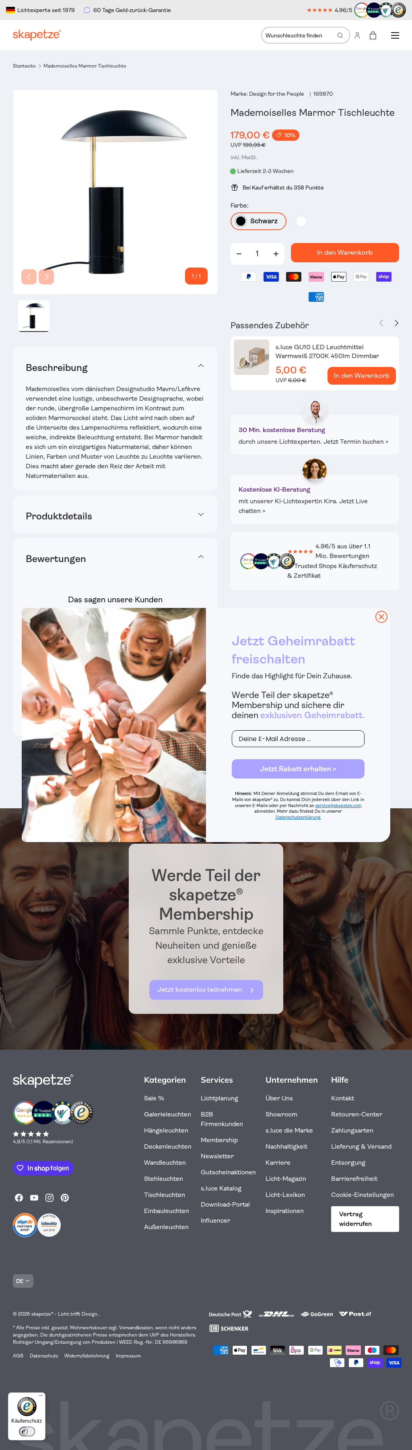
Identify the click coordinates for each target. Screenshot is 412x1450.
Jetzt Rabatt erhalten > (298, 769)
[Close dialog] (381, 616)
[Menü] (40, 1397)
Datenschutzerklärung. (298, 817)
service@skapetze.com (338, 805)
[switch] (27, 1431)
